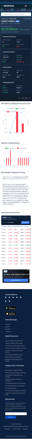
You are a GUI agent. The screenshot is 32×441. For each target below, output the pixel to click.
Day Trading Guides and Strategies (15, 385)
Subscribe (10, 417)
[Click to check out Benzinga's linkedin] (13, 299)
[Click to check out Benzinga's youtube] (21, 299)
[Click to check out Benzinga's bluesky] (6, 303)
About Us (7, 324)
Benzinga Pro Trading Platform (13, 370)
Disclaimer (7, 429)
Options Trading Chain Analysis (14, 343)
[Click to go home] (9, 6)
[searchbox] (17, 14)
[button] (25, 6)
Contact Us (8, 331)
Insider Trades (4, 18)
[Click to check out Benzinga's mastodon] (9, 303)
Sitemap (25, 429)
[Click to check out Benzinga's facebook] (6, 299)
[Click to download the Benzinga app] (10, 308)
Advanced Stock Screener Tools (14, 340)
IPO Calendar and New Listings (14, 354)
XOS (2, 23)
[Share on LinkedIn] (22, 98)
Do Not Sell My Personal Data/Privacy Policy (16, 426)
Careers (7, 326)
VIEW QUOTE (25, 222)
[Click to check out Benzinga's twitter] (17, 299)
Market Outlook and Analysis (13, 357)
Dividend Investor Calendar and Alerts (15, 348)
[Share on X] (19, 98)
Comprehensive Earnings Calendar (15, 345)
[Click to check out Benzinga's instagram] (9, 299)
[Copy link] (29, 98)
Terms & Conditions (16, 424)
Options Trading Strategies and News (15, 372)
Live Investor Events (10, 388)
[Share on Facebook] (26, 98)
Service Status (17, 429)
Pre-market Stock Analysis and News (15, 390)
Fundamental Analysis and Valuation (15, 383)
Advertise (7, 329)
